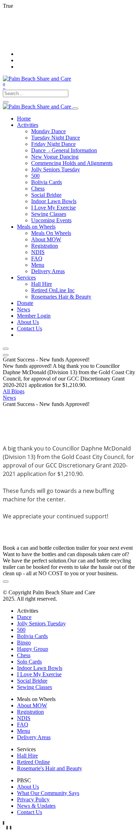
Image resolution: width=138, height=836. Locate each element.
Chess (23, 655)
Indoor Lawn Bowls (39, 668)
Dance (24, 617)
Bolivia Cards (32, 636)
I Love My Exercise (39, 674)
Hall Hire (27, 756)
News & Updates (36, 806)
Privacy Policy (33, 799)
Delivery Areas (34, 737)
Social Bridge (32, 681)
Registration (30, 712)
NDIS (23, 718)
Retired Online (33, 762)
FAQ (22, 725)
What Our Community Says (48, 793)
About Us (28, 787)
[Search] (5, 102)
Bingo (24, 643)
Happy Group (32, 649)
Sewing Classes (34, 687)
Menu (23, 731)
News (9, 398)
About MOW (32, 705)
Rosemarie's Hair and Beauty (49, 768)
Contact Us (29, 812)
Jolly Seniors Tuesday (41, 623)
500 (21, 630)
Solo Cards (29, 662)
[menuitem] (24, 119)
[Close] (5, 349)
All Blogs (13, 391)
